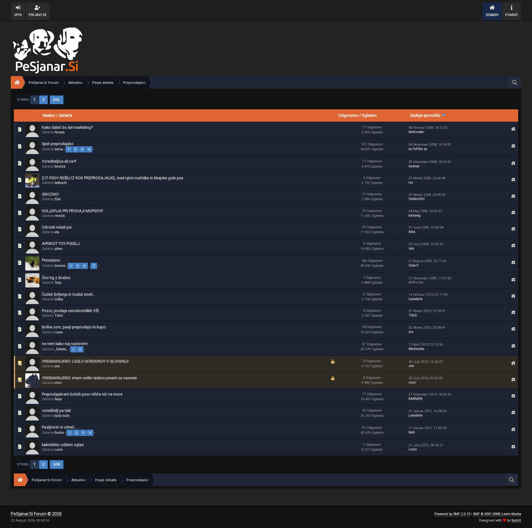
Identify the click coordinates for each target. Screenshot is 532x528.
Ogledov (369, 115)
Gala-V (414, 265)
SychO (516, 520)
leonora (59, 266)
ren (411, 332)
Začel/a (65, 115)
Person (59, 132)
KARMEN (415, 399)
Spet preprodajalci (57, 143)
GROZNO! (50, 194)
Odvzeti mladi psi (57, 227)
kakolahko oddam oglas (63, 444)
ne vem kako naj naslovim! (65, 343)
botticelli (60, 183)
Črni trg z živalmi (56, 277)
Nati (412, 432)
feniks (59, 433)
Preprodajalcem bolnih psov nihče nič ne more (82, 394)
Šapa (58, 399)
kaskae (414, 166)
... (89, 265)
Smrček (60, 166)
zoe (56, 366)
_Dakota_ (61, 349)
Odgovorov (348, 115)
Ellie (57, 199)
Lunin (58, 450)
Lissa (58, 332)
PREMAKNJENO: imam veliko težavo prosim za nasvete (89, 378)
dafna (58, 149)
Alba (412, 232)
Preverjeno (51, 260)
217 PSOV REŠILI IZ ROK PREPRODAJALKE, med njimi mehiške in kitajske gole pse (112, 178)
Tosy (57, 283)
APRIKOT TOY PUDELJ (61, 243)
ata (56, 232)
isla (411, 248)
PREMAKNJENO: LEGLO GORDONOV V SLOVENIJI (85, 361)
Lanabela (415, 299)
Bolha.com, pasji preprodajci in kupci (74, 327)
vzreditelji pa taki (56, 410)
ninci (58, 383)
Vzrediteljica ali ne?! (59, 161)
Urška (58, 299)
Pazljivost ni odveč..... (60, 427)
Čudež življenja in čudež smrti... (68, 294)
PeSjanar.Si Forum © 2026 (36, 513)
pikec (58, 249)
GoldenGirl (417, 199)
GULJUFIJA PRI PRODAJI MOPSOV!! (72, 211)
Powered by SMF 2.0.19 (452, 514)
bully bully (62, 416)
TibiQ (58, 316)
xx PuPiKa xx (418, 149)
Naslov (49, 115)
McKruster (416, 132)
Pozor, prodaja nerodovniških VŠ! (70, 310)
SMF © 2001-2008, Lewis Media (497, 514)
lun (411, 183)
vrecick (59, 216)
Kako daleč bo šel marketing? (67, 127)
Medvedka (416, 349)
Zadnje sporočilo (425, 115)
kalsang (415, 215)
